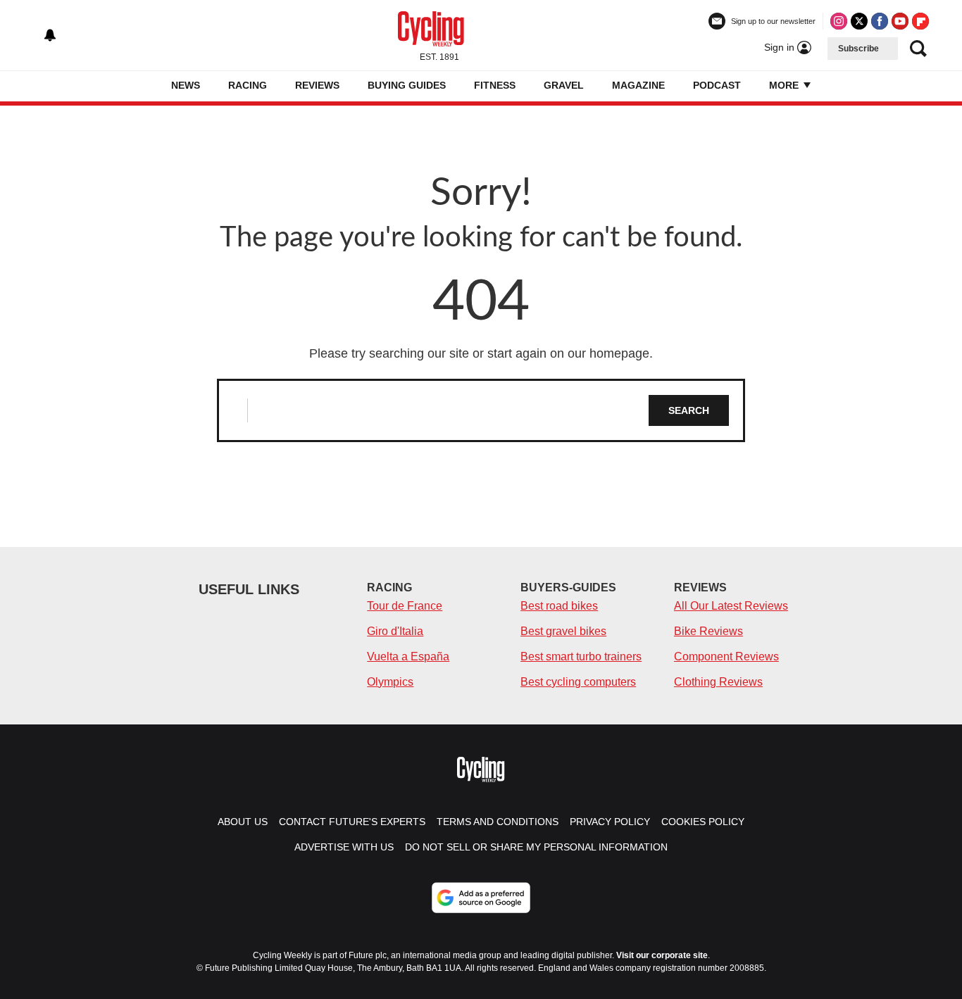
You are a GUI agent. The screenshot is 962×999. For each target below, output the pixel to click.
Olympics (390, 682)
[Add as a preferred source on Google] (481, 897)
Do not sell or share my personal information (536, 847)
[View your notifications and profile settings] (50, 35)
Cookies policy (702, 821)
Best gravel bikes (563, 631)
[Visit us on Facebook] (879, 21)
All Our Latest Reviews (731, 606)
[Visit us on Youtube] (900, 21)
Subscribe (858, 49)
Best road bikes (559, 606)
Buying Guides (407, 85)
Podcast (717, 85)
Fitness (495, 85)
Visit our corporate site (662, 955)
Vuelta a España (408, 656)
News (185, 85)
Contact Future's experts (352, 821)
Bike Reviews (708, 631)
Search (688, 410)
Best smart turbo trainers (581, 656)
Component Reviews (726, 656)
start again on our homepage (568, 353)
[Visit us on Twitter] (859, 21)
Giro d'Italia (395, 631)
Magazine (638, 85)
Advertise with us (344, 847)
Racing (247, 85)
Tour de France (404, 606)
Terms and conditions (497, 821)
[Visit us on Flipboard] (920, 21)
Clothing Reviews (718, 682)
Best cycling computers (578, 682)
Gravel (564, 85)
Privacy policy (610, 821)
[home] (150, 86)
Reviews (317, 85)
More (785, 85)
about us (243, 821)
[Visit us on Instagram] (838, 21)
